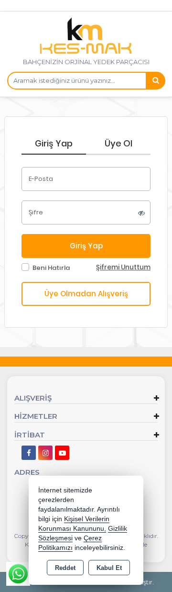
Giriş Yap (54, 143)
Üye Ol (118, 143)
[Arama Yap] (155, 80)
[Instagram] (45, 453)
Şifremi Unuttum (123, 267)
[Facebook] (29, 453)
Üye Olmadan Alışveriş (86, 294)
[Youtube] (62, 453)
